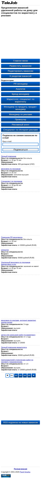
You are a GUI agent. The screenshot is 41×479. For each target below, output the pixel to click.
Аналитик (20, 89)
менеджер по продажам (11, 169)
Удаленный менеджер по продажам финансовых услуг (15, 263)
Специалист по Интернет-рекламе (20, 130)
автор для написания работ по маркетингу (18, 335)
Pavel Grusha (25, 472)
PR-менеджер (21, 84)
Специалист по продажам (11, 181)
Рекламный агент (20, 124)
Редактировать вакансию (20, 71)
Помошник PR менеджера (11, 237)
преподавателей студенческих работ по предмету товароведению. (17, 361)
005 (29, 375)
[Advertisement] (20, 38)
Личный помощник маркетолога (14, 347)
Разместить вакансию (20, 66)
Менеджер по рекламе (20, 114)
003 (20, 375)
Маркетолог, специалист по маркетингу (20, 100)
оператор (5, 250)
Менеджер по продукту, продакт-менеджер (20, 108)
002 (16, 375)
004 (25, 375)
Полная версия (20, 469)
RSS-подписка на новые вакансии (20, 422)
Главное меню (20, 61)
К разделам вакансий (20, 76)
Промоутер (20, 119)
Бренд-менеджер (20, 94)
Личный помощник (8, 156)
